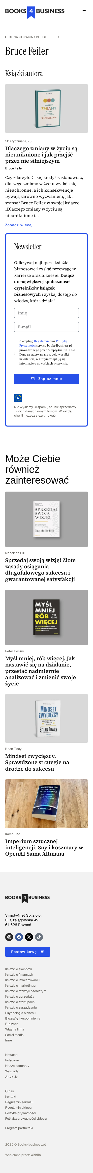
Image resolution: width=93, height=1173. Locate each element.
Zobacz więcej (19, 225)
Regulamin (41, 341)
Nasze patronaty (17, 1066)
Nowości (11, 1055)
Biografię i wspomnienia (22, 1018)
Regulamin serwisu (19, 1102)
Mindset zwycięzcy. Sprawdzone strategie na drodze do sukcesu (37, 762)
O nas (9, 1091)
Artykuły (11, 1077)
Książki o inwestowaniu (22, 980)
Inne (8, 1040)
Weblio (36, 1155)
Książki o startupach (20, 1002)
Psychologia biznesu (20, 1013)
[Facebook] (19, 937)
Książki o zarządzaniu (21, 1007)
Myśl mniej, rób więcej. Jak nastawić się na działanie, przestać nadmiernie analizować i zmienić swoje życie (40, 671)
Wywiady (12, 1071)
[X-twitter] (29, 937)
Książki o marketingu (20, 985)
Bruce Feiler (14, 168)
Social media (14, 1035)
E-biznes (11, 1024)
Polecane (12, 1060)
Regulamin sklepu (18, 1107)
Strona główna (19, 37)
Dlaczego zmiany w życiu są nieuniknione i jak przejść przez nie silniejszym (41, 155)
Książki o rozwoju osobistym (25, 991)
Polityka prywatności (20, 1113)
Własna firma (14, 1029)
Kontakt (10, 1097)
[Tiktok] (39, 937)
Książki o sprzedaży (19, 996)
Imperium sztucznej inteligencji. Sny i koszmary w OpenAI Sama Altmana (44, 847)
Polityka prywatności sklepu (26, 1118)
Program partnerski (19, 1128)
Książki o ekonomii (18, 969)
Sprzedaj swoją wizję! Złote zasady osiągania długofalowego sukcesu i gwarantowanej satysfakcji (40, 569)
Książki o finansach (19, 974)
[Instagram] (9, 937)
